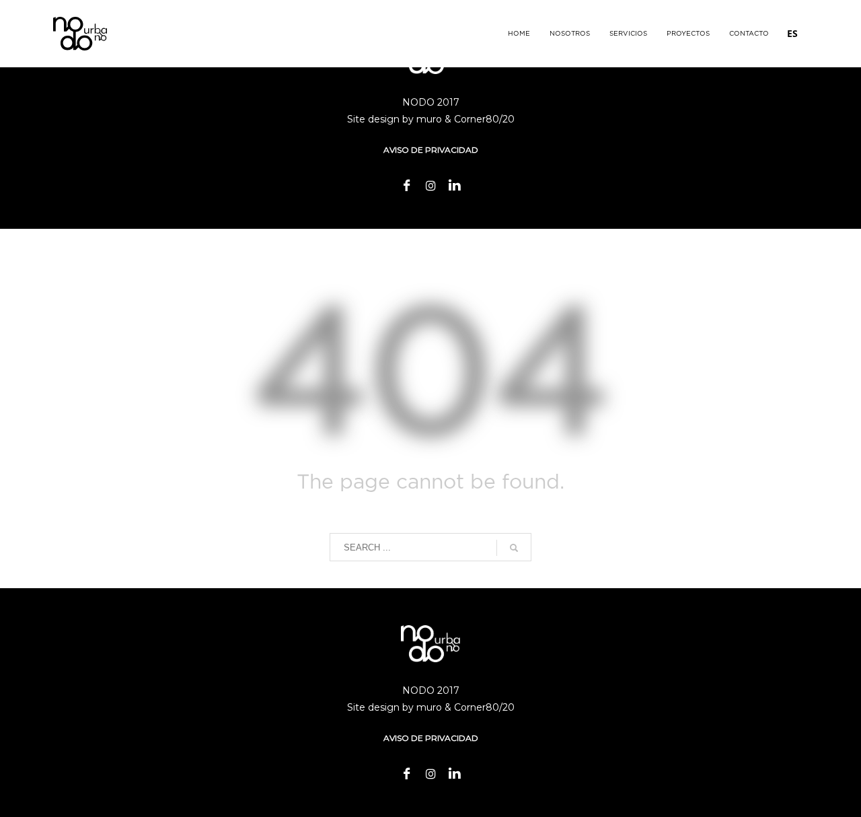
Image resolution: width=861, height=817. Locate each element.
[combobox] (792, 33)
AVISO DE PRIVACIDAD (430, 150)
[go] (513, 548)
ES (792, 33)
